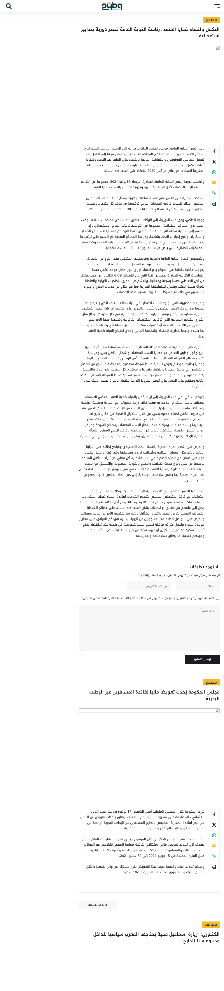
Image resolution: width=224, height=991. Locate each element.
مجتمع (211, 20)
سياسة (210, 924)
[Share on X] (214, 161)
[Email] (214, 182)
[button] (216, 6)
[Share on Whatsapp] (214, 172)
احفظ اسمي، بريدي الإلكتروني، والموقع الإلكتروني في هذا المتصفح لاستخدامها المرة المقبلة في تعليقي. (148, 598)
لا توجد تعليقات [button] (97, 904)
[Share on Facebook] (214, 151)
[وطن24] (112, 6)
